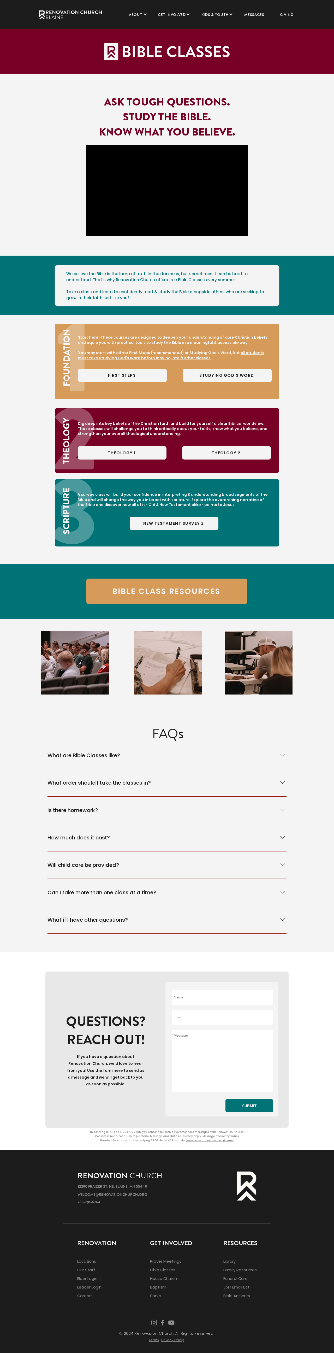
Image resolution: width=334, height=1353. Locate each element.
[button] (135, 15)
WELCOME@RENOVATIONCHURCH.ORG (112, 1194)
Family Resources (240, 1270)
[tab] (68, 732)
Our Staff (86, 1270)
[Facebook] (162, 1322)
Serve (155, 1295)
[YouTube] (171, 1322)
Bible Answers (236, 1295)
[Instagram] (154, 1322)
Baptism (158, 1287)
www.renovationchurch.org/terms (210, 1140)
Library (229, 1261)
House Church (163, 1278)
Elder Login (87, 1278)
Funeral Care (235, 1278)
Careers (85, 1295)
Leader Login (89, 1287)
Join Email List (236, 1287)
